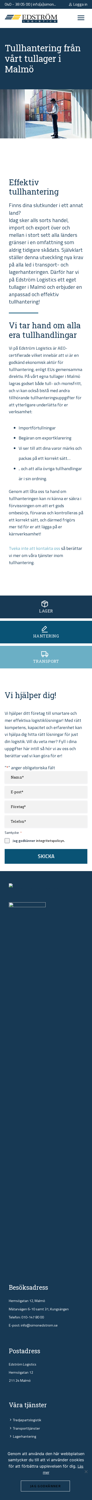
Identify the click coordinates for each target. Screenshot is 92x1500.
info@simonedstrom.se (39, 1325)
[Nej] (85, 1471)
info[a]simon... (44, 4)
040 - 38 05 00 (17, 4)
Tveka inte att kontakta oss (34, 548)
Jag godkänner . (39, 840)
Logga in (79, 4)
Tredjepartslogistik (27, 1420)
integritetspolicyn (50, 840)
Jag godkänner (45, 1486)
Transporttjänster (26, 1428)
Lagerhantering (24, 1436)
